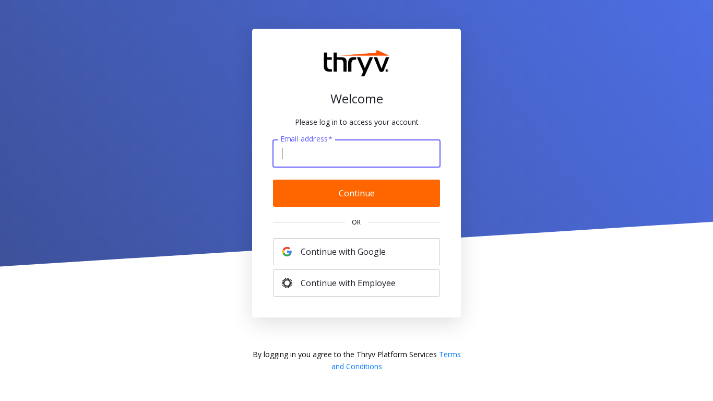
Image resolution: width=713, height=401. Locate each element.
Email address (306, 139)
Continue (357, 193)
